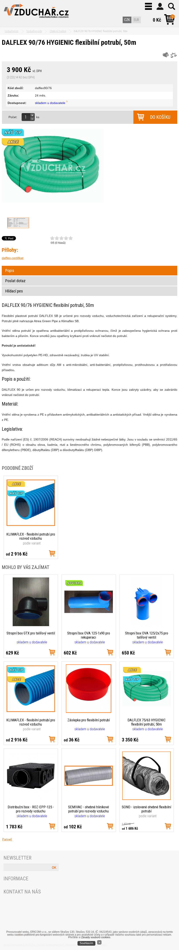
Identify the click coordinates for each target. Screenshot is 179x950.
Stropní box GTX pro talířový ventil (31, 633)
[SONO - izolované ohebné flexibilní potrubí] (146, 799)
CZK (127, 20)
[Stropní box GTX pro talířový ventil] (31, 625)
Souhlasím (86, 943)
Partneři (7, 839)
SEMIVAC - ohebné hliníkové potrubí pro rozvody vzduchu (88, 809)
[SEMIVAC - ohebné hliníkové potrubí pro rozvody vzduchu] (88, 799)
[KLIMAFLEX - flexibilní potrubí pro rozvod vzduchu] (31, 526)
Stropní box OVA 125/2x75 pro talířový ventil (146, 635)
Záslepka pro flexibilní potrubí (88, 720)
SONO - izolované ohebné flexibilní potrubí (146, 809)
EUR (136, 20)
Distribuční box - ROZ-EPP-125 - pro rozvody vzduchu (31, 809)
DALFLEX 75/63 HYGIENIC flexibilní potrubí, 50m (146, 722)
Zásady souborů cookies (95, 937)
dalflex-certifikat (12, 258)
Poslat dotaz (15, 280)
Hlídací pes (14, 291)
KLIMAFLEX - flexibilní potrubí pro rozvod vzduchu (30, 536)
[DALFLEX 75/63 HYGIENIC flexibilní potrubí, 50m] (146, 712)
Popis (9, 270)
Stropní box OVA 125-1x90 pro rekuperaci (88, 635)
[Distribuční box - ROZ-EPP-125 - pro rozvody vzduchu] (31, 799)
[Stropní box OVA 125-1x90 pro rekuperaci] (88, 625)
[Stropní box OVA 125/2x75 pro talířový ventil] (146, 625)
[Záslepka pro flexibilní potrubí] (88, 712)
